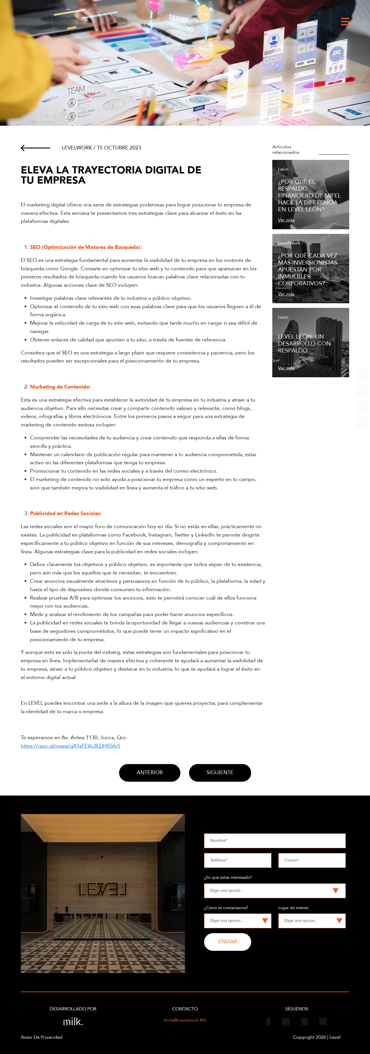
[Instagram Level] (361, 390)
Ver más (286, 220)
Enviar (227, 941)
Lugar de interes (293, 908)
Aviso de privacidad (41, 1037)
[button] (346, 21)
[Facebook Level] (361, 374)
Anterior (150, 772)
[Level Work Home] (61, 21)
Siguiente (220, 772)
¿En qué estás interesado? (228, 877)
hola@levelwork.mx (185, 1020)
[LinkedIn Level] (361, 422)
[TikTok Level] (361, 406)
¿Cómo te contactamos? (226, 908)
